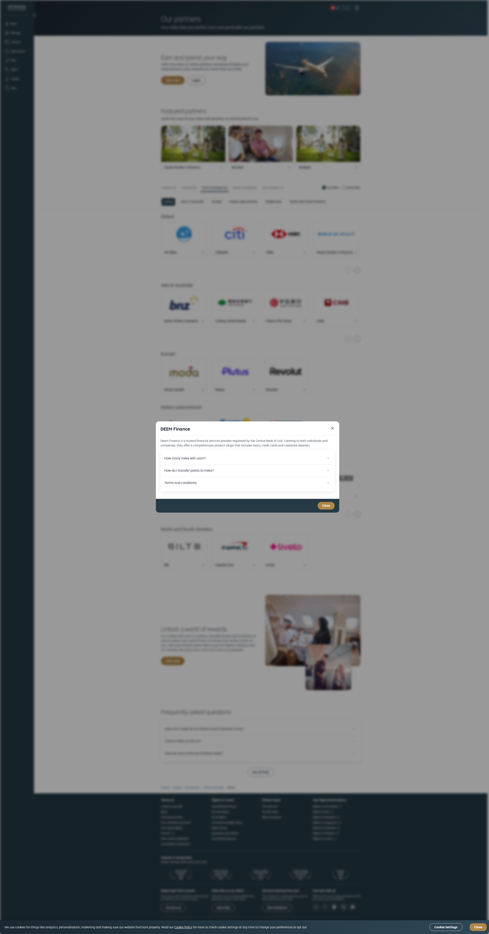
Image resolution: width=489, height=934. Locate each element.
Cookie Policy (183, 927)
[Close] (332, 428)
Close (326, 506)
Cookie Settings (445, 927)
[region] (244, 927)
